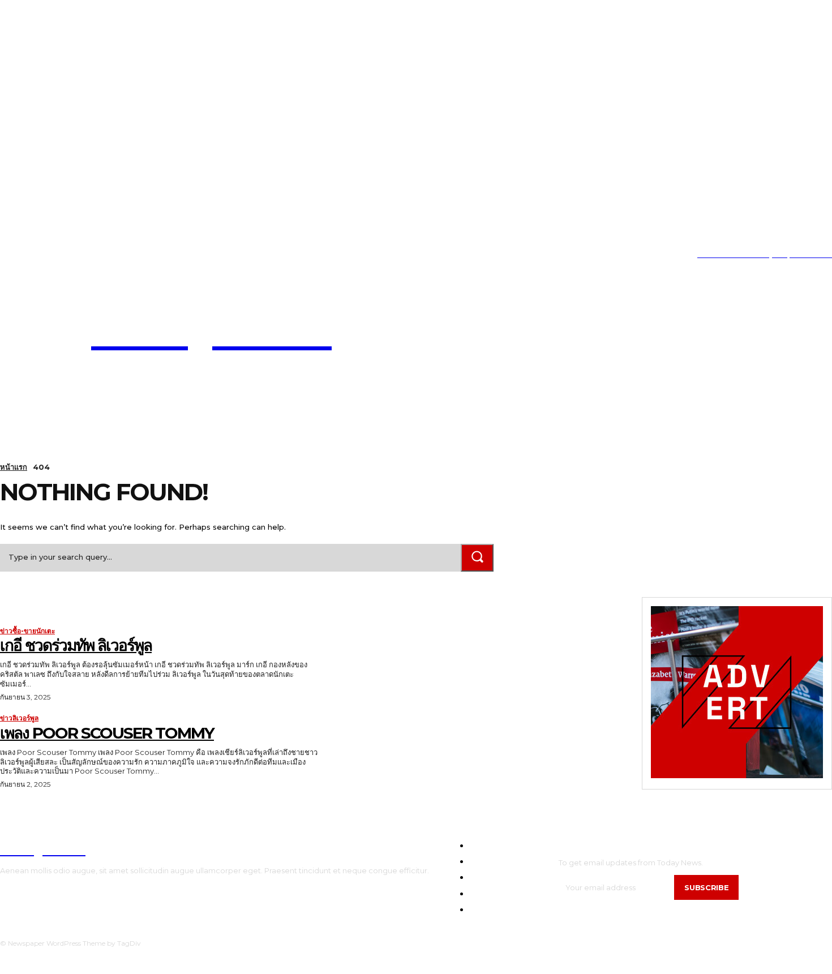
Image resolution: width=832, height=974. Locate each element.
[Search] (477, 558)
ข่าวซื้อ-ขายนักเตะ (27, 631)
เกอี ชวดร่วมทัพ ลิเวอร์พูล (76, 645)
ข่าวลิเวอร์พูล (19, 718)
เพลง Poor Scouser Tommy (107, 733)
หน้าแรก (13, 466)
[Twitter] (53, 255)
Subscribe (706, 887)
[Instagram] (19, 255)
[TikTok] (36, 255)
